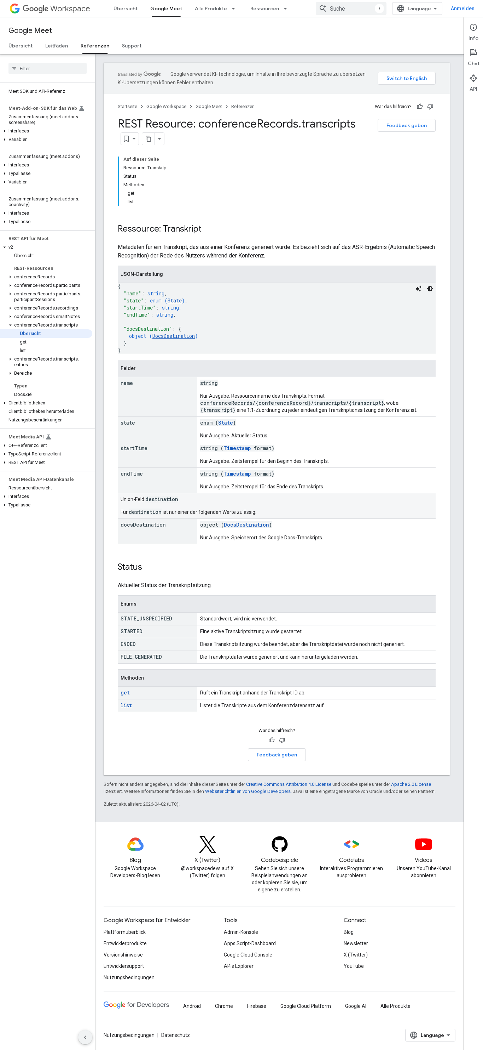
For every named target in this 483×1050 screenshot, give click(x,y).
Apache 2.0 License (411, 784)
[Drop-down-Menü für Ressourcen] (287, 8)
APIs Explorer (239, 966)
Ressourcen (264, 8)
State (175, 300)
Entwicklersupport (124, 966)
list (126, 705)
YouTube (354, 966)
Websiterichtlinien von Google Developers (248, 791)
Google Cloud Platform (305, 1006)
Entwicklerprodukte (125, 943)
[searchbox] (47, 68)
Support (131, 45)
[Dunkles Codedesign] (430, 288)
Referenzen (95, 45)
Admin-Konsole (241, 932)
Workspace (70, 8)
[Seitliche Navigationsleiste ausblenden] (85, 1037)
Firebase (256, 1006)
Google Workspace (166, 106)
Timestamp (237, 448)
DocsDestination (173, 336)
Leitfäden (56, 45)
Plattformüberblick (125, 932)
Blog (349, 932)
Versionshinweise (123, 955)
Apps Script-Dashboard (250, 943)
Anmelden (463, 8)
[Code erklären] (418, 288)
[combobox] (351, 8)
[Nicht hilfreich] (430, 106)
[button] (46, 131)
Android (192, 1006)
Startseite (127, 106)
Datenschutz (175, 1035)
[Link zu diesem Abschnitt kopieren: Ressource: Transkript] (209, 229)
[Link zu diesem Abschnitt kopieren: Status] (149, 567)
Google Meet (166, 8)
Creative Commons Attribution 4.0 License (288, 784)
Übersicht (126, 8)
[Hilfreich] (419, 106)
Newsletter (356, 943)
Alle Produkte (211, 8)
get (125, 692)
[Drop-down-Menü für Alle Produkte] (235, 8)
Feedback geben (406, 125)
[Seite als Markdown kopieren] (148, 139)
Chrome (224, 1006)
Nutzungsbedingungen (129, 977)
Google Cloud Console (248, 955)
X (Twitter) (356, 955)
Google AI (355, 1006)
